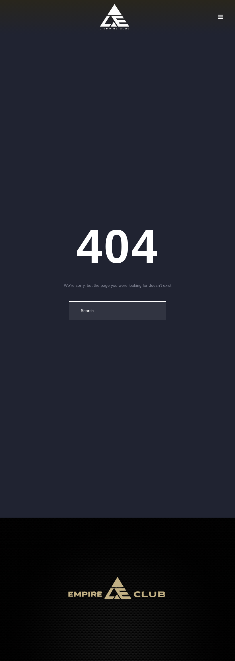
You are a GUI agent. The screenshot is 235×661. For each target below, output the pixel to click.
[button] (226, 17)
